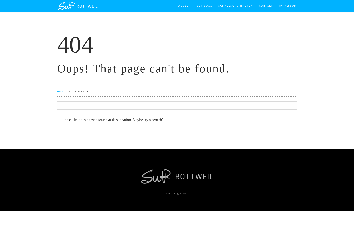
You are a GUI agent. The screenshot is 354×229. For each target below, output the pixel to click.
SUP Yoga (204, 1)
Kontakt (266, 1)
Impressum (288, 1)
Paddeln (184, 1)
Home (61, 91)
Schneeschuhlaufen (235, 1)
